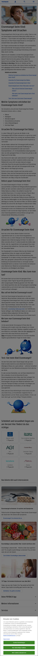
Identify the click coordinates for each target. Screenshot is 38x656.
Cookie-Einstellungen (19, 642)
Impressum (6, 639)
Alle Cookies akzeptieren (19, 652)
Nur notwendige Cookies (19, 647)
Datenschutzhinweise (9, 635)
